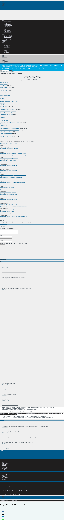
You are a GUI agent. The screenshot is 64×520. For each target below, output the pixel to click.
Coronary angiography (3, 92)
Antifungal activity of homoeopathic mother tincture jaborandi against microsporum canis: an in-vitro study (19, 409)
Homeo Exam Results (7, 39)
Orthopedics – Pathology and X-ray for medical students (9, 101)
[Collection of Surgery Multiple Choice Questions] (4, 387)
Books (3, 56)
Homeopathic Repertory (8, 24)
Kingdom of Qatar (7, 45)
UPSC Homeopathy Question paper (12, 414)
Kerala (5, 53)
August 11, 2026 (4, 267)
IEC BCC (3, 469)
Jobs (0, 261)
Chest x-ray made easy (4, 84)
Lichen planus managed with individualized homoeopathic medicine (13, 408)
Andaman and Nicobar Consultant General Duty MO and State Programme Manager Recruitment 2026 (17, 288)
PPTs (3, 42)
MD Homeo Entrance (7, 37)
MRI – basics (2, 98)
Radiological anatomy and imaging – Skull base (8, 111)
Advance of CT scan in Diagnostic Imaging (7, 136)
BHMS (5, 29)
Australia (5, 51)
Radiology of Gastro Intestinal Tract (6, 133)
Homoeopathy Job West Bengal (33, 413)
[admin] (3, 493)
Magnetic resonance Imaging (5, 95)
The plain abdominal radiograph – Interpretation (8, 112)
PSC (60, 413)
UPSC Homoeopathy (7, 38)
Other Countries (6, 52)
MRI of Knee (2, 123)
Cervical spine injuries (3, 87)
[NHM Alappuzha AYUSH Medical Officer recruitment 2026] (4, 281)
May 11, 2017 (4, 395)
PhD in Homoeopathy (7, 31)
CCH (9, 413)
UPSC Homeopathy (5, 477)
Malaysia (5, 49)
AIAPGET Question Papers (6, 479)
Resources (3, 2)
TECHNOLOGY (4, 57)
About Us (3, 496)
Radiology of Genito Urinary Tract (5, 131)
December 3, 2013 (5, 400)
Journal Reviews (4, 475)
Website (1, 240)
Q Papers (3, 41)
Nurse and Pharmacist (7, 32)
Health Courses (4, 478)
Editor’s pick (2, 420)
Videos (3, 55)
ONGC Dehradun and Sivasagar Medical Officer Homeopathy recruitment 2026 (14, 272)
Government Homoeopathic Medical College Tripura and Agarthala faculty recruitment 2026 (15, 266)
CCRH (11, 413)
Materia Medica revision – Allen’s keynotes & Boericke (10, 405)
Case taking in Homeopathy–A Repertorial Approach (14, 494)
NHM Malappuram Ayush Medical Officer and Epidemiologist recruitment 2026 (14, 277)
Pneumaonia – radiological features (6, 93)
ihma (47, 413)
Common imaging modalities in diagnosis (7, 109)
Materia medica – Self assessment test (7, 399)
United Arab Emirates (7, 44)
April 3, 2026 (4, 443)
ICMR (46, 413)
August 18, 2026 (4, 432)
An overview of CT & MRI (4, 120)
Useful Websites (4, 476)
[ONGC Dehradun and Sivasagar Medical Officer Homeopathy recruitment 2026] (4, 270)
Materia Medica (6, 23)
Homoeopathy (27, 413)
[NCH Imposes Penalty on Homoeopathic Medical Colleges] (4, 446)
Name (1, 235)
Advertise (3, 497)
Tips (2, 59)
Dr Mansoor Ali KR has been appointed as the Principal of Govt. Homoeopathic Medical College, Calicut (17, 442)
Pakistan (5, 50)
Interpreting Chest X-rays (4, 82)
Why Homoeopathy (5, 61)
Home (3, 1)
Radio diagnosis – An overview (5, 125)
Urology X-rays (2, 103)
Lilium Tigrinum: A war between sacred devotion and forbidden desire (18, 490)
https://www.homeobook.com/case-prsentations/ (8, 192)
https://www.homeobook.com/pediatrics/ (6, 172)
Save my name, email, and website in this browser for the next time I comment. (14, 243)
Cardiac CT (2, 104)
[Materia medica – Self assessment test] (4, 398)
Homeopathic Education (8, 21)
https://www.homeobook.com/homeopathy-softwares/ (8, 209)
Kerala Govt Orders (5, 467)
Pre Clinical (4, 465)
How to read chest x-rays (4, 106)
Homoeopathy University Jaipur (41, 413)
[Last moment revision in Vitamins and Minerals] (4, 392)
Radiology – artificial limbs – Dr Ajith (6, 96)
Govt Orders (4, 62)
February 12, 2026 (5, 448)
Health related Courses (7, 33)
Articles (3, 20)
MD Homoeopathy (7, 30)
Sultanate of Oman (7, 46)
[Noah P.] (3, 485)
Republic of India (6, 43)
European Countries (7, 47)
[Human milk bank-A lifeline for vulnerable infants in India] (4, 430)
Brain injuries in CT (3, 85)
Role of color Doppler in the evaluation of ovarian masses (9, 128)
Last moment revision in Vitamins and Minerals (9, 394)
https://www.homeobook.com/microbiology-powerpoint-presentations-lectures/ (13, 153)
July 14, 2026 (4, 278)
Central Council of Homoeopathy (16, 413)
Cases (3, 58)
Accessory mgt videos (5, 463)
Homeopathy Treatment (6, 474)
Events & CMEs (4, 464)
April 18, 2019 (4, 389)
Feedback (3, 498)
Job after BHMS (51, 413)
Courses (3, 28)
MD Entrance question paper (56, 413)
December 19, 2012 (5, 384)
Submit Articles (4, 3)
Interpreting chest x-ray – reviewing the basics (7, 115)
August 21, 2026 (4, 427)
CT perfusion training (3, 90)
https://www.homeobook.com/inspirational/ (7, 218)
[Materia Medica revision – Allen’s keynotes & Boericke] (4, 403)
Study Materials (4, 40)
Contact (3, 5)
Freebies (3, 60)
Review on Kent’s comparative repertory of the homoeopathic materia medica (18, 486)
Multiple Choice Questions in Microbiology (8, 383)
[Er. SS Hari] (3, 489)
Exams (3, 34)
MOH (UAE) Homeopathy (8, 36)
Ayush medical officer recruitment (4, 413)
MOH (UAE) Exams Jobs (8, 35)
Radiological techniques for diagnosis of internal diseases (9, 130)
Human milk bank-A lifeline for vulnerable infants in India (11, 410)
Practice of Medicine (7, 26)
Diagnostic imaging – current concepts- (6, 114)
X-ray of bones (2, 117)
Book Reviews (4, 466)
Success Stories (4, 468)
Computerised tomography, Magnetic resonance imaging (9, 122)
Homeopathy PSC (22, 413)
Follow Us (3, 4)
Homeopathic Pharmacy (8, 25)
